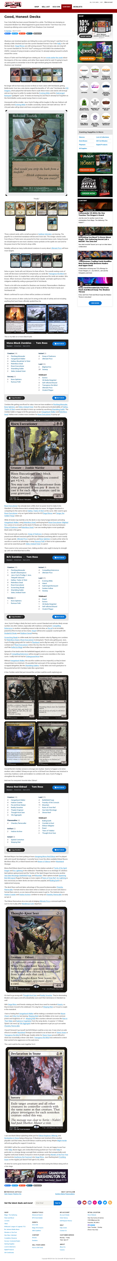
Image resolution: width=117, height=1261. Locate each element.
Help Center (63, 1228)
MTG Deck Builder (37, 1218)
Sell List (46, 7)
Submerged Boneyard (50, 586)
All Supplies (83, 148)
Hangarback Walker (18, 359)
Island (44, 583)
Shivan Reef (46, 812)
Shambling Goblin (17, 369)
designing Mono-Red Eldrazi (45, 856)
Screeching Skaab (17, 588)
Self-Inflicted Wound (49, 383)
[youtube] (84, 1202)
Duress (44, 378)
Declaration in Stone (11, 1138)
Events (35, 1222)
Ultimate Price (56, 248)
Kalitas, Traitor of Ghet (36, 511)
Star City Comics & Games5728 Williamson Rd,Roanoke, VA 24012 (96, 1220)
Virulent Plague (47, 390)
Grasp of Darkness (49, 356)
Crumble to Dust (48, 823)
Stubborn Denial (26, 633)
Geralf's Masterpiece (18, 573)
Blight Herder (62, 1141)
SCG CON (56, 7)
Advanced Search (37, 1215)
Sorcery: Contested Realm (106, 94)
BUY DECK (60, 344)
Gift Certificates (101, 141)
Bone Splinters (16, 379)
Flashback (36, 642)
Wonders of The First (95, 109)
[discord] (89, 1202)
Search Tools (37, 1212)
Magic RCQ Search (37, 1228)
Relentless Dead (17, 364)
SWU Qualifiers (36, 1230)
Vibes (95, 92)
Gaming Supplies (9, 1244)
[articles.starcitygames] (110, 1202)
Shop (36, 7)
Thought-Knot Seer (18, 812)
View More (95, 303)
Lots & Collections (102, 137)
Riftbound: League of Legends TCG (106, 78)
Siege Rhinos (20, 46)
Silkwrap (54, 1136)
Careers (62, 1250)
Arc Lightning (18, 871)
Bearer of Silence (44, 862)
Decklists (77, 7)
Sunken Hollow (47, 588)
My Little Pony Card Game (95, 125)
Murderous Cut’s (28, 904)
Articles (34, 1237)
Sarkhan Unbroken (45, 234)
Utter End (16, 1016)
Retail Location (94, 1212)
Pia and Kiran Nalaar (18, 805)
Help (101, 2)
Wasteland (60, 862)
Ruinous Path (16, 382)
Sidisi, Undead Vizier (18, 371)
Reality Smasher (17, 807)
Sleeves (82, 137)
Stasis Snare (61, 1033)
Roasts (60, 1004)
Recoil (50, 628)
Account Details (64, 1215)
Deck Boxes (83, 141)
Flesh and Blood (106, 109)
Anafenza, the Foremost (23, 1157)
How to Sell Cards (37, 1247)
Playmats (82, 145)
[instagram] (94, 1202)
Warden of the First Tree (59, 1155)
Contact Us (63, 1230)
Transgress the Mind (56, 274)
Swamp (45, 369)
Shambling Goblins (32, 666)
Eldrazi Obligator (48, 826)
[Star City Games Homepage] (15, 4)
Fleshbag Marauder (18, 356)
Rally (59, 43)
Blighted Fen (46, 367)
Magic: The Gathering (84, 78)
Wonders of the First (10, 1232)
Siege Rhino (12, 1004)
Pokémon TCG (95, 77)
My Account (65, 1212)
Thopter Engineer (17, 810)
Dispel (44, 599)
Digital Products (101, 145)
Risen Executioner (17, 366)
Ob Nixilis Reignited (49, 380)
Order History (64, 1218)
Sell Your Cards (94, 2)
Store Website (92, 1215)
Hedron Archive (16, 831)
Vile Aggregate (16, 815)
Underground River (32, 656)
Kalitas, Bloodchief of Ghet (20, 361)
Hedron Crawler (16, 802)
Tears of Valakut (48, 831)
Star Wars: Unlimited (84, 124)
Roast (44, 828)
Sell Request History (66, 1221)
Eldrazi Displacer (45, 1136)
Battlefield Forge (48, 800)
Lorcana (84, 92)
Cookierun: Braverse (106, 124)
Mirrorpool (11, 878)
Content (67, 7)
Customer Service (67, 1235)
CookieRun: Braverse (10, 1238)
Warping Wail (15, 842)
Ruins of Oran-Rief (49, 807)
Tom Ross (8, 31)
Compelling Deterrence (50, 570)
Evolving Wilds (44, 93)
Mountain (45, 805)
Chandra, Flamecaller (18, 823)
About (62, 1244)
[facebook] (99, 1202)
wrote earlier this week (54, 58)
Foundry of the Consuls (50, 802)
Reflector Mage (16, 647)
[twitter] (104, 1202)
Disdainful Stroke (10, 633)
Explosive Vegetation (23, 1021)
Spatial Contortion (17, 840)
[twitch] (79, 1202)
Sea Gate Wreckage (49, 810)
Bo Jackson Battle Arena (84, 109)
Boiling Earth (46, 821)
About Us (62, 1247)
